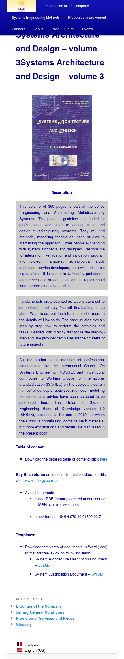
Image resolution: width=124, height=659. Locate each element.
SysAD (44, 565)
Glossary (24, 624)
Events (87, 28)
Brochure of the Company (39, 606)
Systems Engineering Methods (36, 17)
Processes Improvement (87, 17)
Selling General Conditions (40, 612)
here (103, 459)
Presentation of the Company (66, 5)
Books (38, 28)
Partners (18, 28)
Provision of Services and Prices (45, 618)
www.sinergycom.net (42, 480)
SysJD (97, 574)
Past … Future (63, 28)
